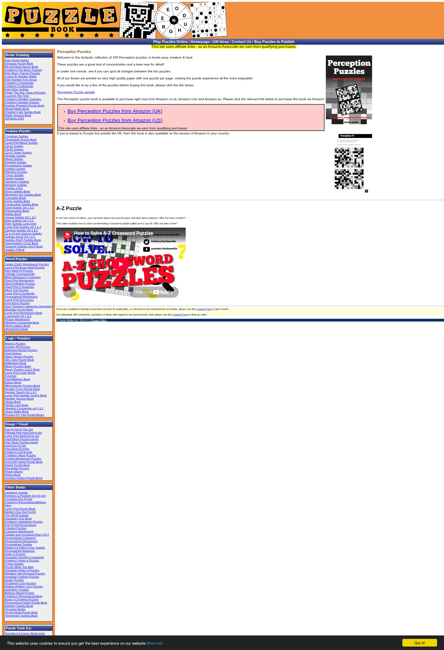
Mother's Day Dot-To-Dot (20, 512)
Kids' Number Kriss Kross (21, 79)
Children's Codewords (19, 86)
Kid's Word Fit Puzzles (19, 270)
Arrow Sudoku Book (17, 191)
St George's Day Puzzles (20, 583)
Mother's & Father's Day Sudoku (25, 547)
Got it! (419, 643)
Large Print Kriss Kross (19, 300)
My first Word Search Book (21, 66)
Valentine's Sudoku (17, 181)
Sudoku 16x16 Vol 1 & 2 (20, 236)
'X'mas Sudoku (14, 175)
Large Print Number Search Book (26, 395)
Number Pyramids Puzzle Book (24, 105)
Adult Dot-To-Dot (15, 445)
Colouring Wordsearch (19, 531)
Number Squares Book (19, 398)
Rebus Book (13, 475)
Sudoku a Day (14, 188)
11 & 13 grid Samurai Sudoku (23, 233)
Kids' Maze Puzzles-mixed (21, 442)
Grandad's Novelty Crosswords (24, 557)
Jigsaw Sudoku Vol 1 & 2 (20, 217)
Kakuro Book (13, 382)
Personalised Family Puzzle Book (26, 602)
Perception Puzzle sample (76, 92)
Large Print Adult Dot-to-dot (22, 436)
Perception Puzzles (17, 468)
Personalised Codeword (20, 538)
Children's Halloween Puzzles (24, 521)
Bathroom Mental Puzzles (21, 350)
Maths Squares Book (18, 115)
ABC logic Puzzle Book (19, 360)
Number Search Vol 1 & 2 (21, 392)
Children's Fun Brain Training (23, 70)
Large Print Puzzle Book (20, 509)
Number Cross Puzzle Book (22, 389)
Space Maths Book (17, 411)
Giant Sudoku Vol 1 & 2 (19, 207)
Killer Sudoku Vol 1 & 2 (19, 220)
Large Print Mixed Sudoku (21, 143)
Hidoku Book (13, 214)
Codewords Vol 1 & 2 (18, 316)
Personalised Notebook (20, 551)
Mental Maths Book (17, 109)
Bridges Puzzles (15, 343)
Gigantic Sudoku (15, 156)
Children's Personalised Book (23, 596)
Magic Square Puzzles (19, 356)
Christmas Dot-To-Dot (18, 499)
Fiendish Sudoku (15, 162)
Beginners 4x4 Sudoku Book (23, 194)
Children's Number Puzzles (22, 102)
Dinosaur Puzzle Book (19, 63)
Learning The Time (17, 96)
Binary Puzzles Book (18, 366)
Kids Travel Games (17, 60)
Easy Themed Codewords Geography (28, 306)
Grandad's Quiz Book (18, 518)
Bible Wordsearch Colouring (23, 277)
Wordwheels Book (16, 329)
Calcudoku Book (15, 198)
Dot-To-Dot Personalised (20, 525)
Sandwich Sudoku (16, 492)
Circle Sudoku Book (17, 201)
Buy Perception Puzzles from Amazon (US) (115, 120)
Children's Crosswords (19, 83)
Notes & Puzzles (15, 554)
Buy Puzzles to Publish (274, 42)
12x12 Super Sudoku (18, 152)
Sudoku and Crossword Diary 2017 (27, 534)
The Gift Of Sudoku (17, 515)
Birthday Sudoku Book (19, 606)
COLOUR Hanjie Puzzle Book (24, 462)
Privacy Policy (99, 320)
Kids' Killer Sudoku (17, 89)
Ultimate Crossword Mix (20, 274)
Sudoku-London (15, 168)
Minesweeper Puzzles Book (22, 385)
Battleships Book (15, 363)
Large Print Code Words (20, 373)
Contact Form (204, 309)
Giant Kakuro (13, 353)
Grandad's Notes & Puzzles (22, 570)
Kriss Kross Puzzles (17, 303)
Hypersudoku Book (17, 211)
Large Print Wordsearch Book (23, 313)
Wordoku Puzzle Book (19, 309)
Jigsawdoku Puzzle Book (21, 139)
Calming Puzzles (15, 528)
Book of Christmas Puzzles (22, 599)
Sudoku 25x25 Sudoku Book (23, 240)
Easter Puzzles (14, 580)
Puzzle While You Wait (19, 567)
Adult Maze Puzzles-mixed (21, 439)
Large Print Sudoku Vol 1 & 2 (23, 227)
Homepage (200, 42)
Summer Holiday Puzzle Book (24, 478)
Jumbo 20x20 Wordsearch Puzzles (27, 264)
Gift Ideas (221, 42)
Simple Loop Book (16, 405)
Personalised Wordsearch (21, 296)
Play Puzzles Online (170, 42)
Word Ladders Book (17, 326)
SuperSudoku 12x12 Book (21, 243)
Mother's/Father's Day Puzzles (24, 586)
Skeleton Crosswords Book (22, 322)
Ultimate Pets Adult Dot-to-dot (23, 432)
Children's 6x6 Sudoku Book (23, 112)
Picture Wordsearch (17, 319)
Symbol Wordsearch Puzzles (23, 458)
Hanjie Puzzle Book (17, 465)
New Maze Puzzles (17, 449)
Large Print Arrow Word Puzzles (25, 267)
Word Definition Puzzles (20, 283)
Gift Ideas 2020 (14, 118)
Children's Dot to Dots (18, 452)
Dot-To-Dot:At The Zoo (19, 429)
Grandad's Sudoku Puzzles (22, 577)
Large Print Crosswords (20, 293)
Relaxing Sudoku (16, 185)
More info (155, 643)
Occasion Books (15, 609)
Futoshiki (10, 376)
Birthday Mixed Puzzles (19, 593)
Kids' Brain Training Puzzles (22, 73)
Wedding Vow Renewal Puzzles (25, 573)
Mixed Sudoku (14, 159)
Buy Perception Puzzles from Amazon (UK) (115, 111)
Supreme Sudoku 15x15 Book (24, 246)
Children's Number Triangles (23, 99)
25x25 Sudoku (14, 149)
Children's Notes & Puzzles (22, 560)
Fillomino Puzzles (16, 172)
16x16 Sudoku (14, 146)
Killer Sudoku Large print (20, 224)
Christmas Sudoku (16, 136)
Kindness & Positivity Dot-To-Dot (25, 496)
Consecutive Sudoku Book (21, 204)
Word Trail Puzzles (17, 290)
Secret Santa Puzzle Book (21, 612)
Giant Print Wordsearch (19, 280)
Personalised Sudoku (18, 165)
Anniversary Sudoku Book (21, 615)
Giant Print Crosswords (19, 287)
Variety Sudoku (14, 178)
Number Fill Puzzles (17, 347)
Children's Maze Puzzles (20, 455)
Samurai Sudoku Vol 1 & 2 (21, 230)
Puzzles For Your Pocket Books (24, 415)
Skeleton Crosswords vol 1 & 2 (24, 408)
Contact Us (241, 42)
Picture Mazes (14, 471)
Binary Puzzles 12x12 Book (22, 369)
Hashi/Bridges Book (17, 379)
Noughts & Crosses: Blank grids (25, 633)
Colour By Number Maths (21, 76)
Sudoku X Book (15, 249)
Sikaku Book (13, 402)
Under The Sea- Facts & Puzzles (25, 92)
